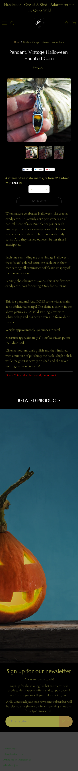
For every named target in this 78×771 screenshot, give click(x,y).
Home (17, 42)
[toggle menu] (4, 23)
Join (65, 721)
